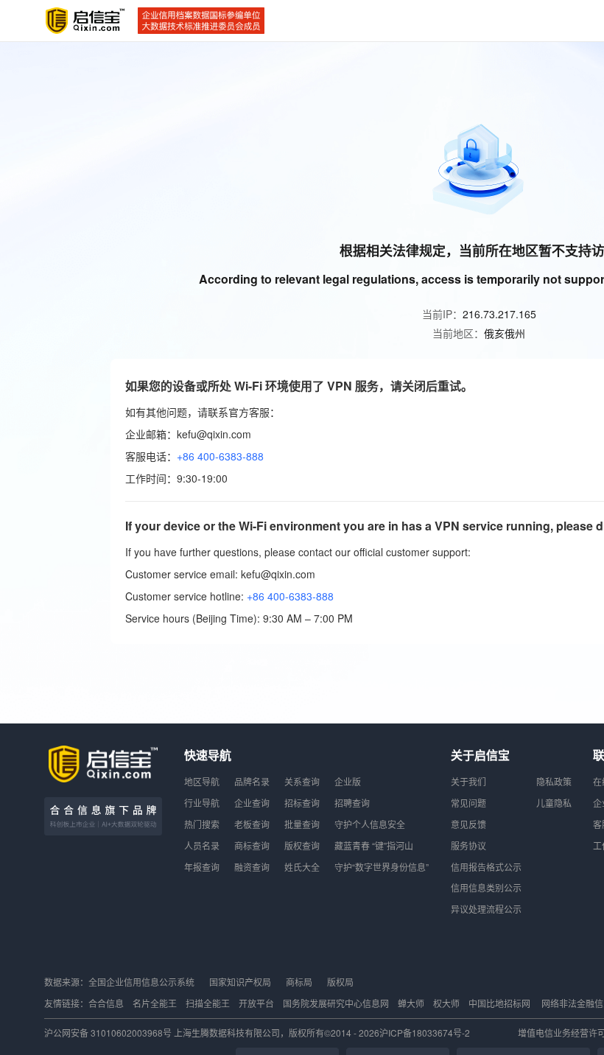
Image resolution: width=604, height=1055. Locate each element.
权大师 (446, 1003)
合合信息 (106, 1003)
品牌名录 (252, 781)
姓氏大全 (302, 867)
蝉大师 (411, 1003)
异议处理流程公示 (486, 908)
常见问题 (468, 802)
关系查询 (302, 781)
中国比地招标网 (499, 1003)
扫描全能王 (208, 1003)
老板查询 (252, 824)
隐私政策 (554, 781)
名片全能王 (155, 1003)
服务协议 (468, 845)
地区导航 (202, 781)
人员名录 (202, 845)
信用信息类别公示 (486, 887)
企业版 (347, 781)
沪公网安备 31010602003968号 (109, 1032)
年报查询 (202, 867)
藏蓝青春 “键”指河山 (373, 845)
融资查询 (252, 867)
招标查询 (302, 802)
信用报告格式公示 (486, 867)
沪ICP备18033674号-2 (424, 1032)
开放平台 (256, 1003)
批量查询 (302, 824)
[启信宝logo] (85, 20)
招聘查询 (352, 802)
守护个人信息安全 (369, 824)
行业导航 (202, 802)
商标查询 (252, 845)
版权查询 (302, 845)
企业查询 (252, 802)
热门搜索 (202, 824)
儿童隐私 (554, 802)
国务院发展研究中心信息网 (336, 1003)
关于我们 (468, 781)
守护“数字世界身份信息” (381, 867)
